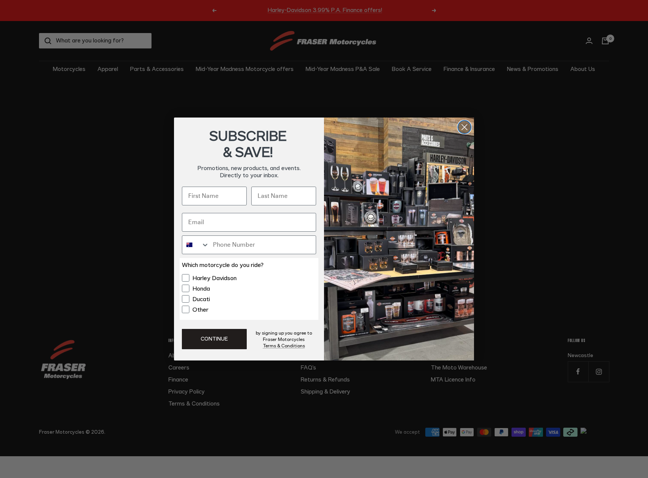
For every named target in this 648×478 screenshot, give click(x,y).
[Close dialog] (464, 127)
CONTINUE (214, 339)
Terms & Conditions (284, 346)
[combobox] (195, 245)
